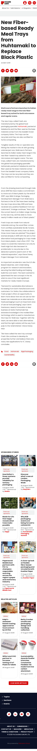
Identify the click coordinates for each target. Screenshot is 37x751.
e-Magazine (26, 8)
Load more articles (18, 683)
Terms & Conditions (9, 732)
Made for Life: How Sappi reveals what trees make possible (8, 520)
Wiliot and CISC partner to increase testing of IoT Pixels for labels (9, 660)
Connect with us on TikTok (18, 718)
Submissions (15, 8)
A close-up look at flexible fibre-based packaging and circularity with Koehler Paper (27, 565)
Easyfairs (26, 489)
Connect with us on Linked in (15, 714)
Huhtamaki (22, 126)
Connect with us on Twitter (9, 714)
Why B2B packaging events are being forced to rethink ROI (27, 520)
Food (6, 351)
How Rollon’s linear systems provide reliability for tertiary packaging (8, 479)
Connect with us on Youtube (22, 714)
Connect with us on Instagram (28, 714)
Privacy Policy (27, 732)
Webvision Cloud (24, 743)
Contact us (6, 729)
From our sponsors (6, 470)
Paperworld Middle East (8, 589)
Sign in (11, 66)
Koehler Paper (28, 578)
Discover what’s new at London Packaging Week (27, 478)
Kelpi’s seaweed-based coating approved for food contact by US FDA (8, 624)
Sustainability (9, 355)
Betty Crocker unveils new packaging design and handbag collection (27, 624)
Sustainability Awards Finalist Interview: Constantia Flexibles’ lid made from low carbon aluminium (27, 663)
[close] (22, 69)
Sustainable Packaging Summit (26, 533)
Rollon (7, 491)
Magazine (18, 729)
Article (5, 616)
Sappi (7, 532)
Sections (7, 700)
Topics (7, 697)
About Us (5, 8)
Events (7, 704)
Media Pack (28, 729)
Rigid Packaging (27, 351)
